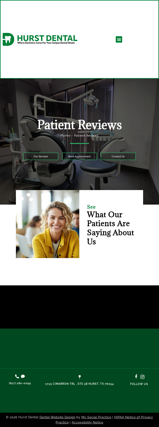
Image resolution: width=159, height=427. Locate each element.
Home (65, 135)
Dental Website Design (57, 417)
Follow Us (139, 384)
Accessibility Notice (87, 422)
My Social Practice (96, 417)
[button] (119, 39)
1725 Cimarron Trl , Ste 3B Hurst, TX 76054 (79, 383)
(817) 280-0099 (20, 383)
